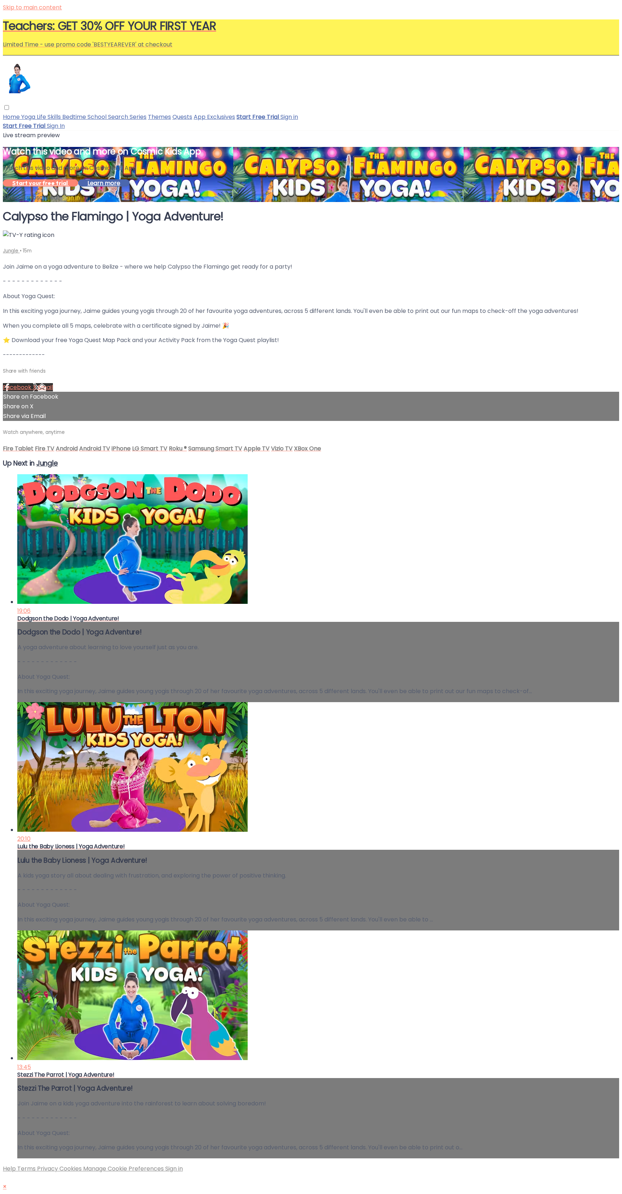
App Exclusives (214, 117)
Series (138, 117)
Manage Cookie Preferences (124, 1168)
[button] (6, 107)
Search (119, 117)
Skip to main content (32, 7)
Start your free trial (40, 183)
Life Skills (49, 117)
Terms (27, 1168)
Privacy (48, 1168)
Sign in (289, 117)
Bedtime (74, 117)
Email (45, 387)
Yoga (29, 117)
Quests (182, 117)
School (97, 117)
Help (10, 1168)
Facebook (18, 387)
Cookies (71, 1168)
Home (12, 117)
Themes (159, 117)
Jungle (11, 250)
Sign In (56, 126)
